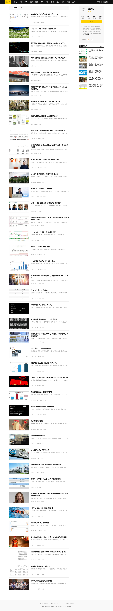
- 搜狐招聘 (45, 604)
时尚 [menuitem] (47, 2)
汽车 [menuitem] (26, 2)
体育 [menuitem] (20, 2)
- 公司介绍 (66, 604)
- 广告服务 (50, 604)
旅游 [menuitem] (36, 2)
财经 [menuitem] (57, 2)
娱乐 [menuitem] (63, 2)
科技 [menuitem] (52, 2)
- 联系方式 (55, 604)
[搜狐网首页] (8, 2)
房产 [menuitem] (31, 2)
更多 (101, 46)
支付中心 (41, 604)
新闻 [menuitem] (15, 2)
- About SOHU (61, 604)
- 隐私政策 (71, 604)
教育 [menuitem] (42, 2)
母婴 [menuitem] (68, 2)
